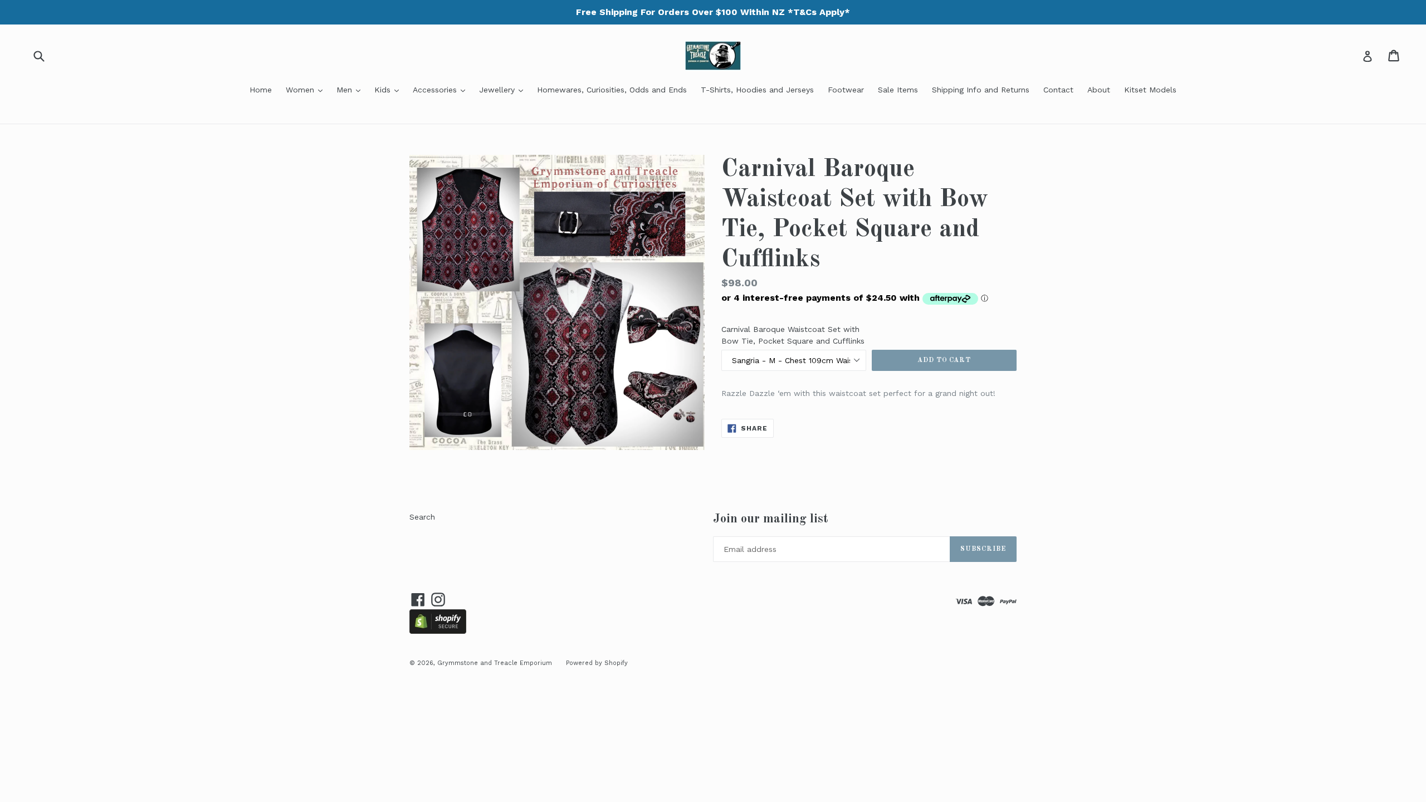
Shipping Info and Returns (980, 89)
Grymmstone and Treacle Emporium (494, 663)
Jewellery (504, 89)
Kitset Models (1150, 89)
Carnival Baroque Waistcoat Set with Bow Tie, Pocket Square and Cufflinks (793, 335)
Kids (389, 89)
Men (351, 89)
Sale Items (898, 89)
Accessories (442, 89)
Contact (1058, 89)
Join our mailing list (770, 518)
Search (422, 516)
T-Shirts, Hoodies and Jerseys (757, 89)
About (1098, 89)
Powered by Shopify (597, 663)
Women (307, 89)
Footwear (846, 89)
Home (261, 89)
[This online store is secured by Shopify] (437, 631)
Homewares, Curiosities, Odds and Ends (612, 89)
